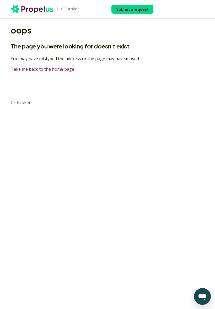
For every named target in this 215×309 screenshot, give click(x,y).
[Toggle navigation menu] (195, 9)
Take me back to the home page (42, 69)
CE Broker (21, 102)
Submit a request (132, 9)
